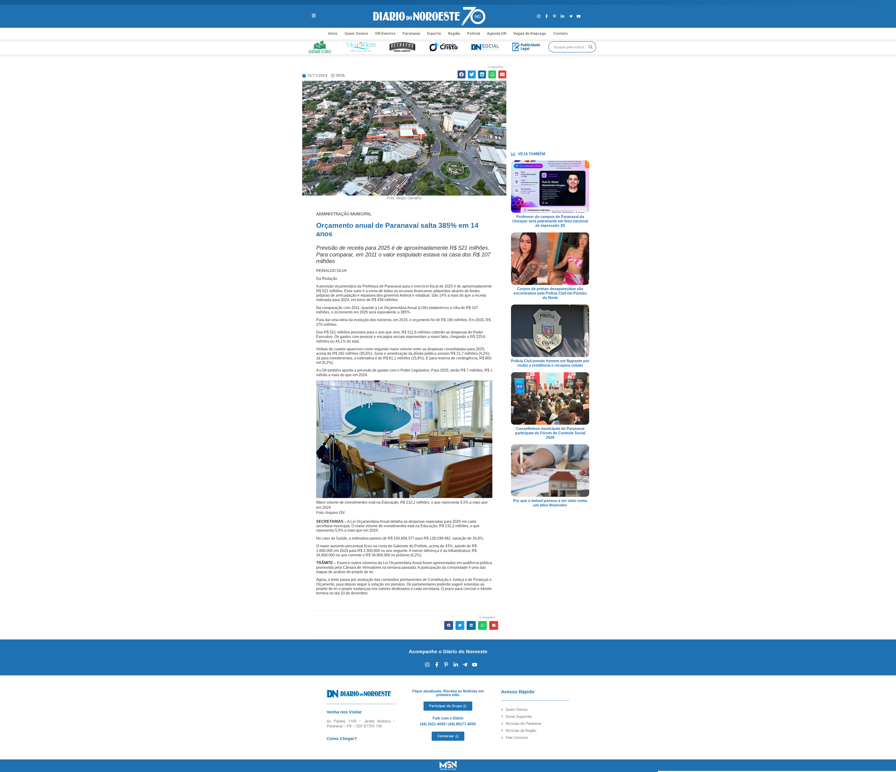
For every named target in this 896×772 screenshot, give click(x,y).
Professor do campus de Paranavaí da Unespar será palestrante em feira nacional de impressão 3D (550, 221)
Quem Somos (356, 33)
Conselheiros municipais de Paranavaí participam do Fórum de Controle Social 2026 (550, 433)
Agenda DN (496, 33)
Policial (473, 33)
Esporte (434, 33)
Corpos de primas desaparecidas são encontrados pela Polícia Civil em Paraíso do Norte (550, 293)
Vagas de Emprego (529, 33)
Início (332, 33)
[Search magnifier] (590, 47)
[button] (462, 74)
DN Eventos (385, 33)
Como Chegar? (342, 738)
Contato (560, 33)
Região (454, 33)
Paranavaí (411, 33)
